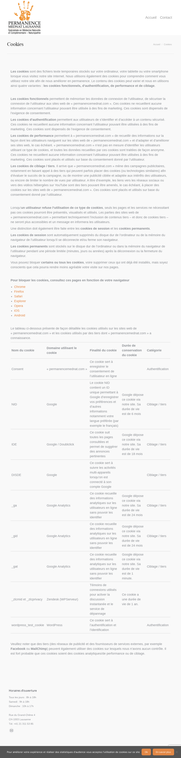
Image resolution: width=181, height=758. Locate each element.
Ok (146, 752)
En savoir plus (163, 752)
